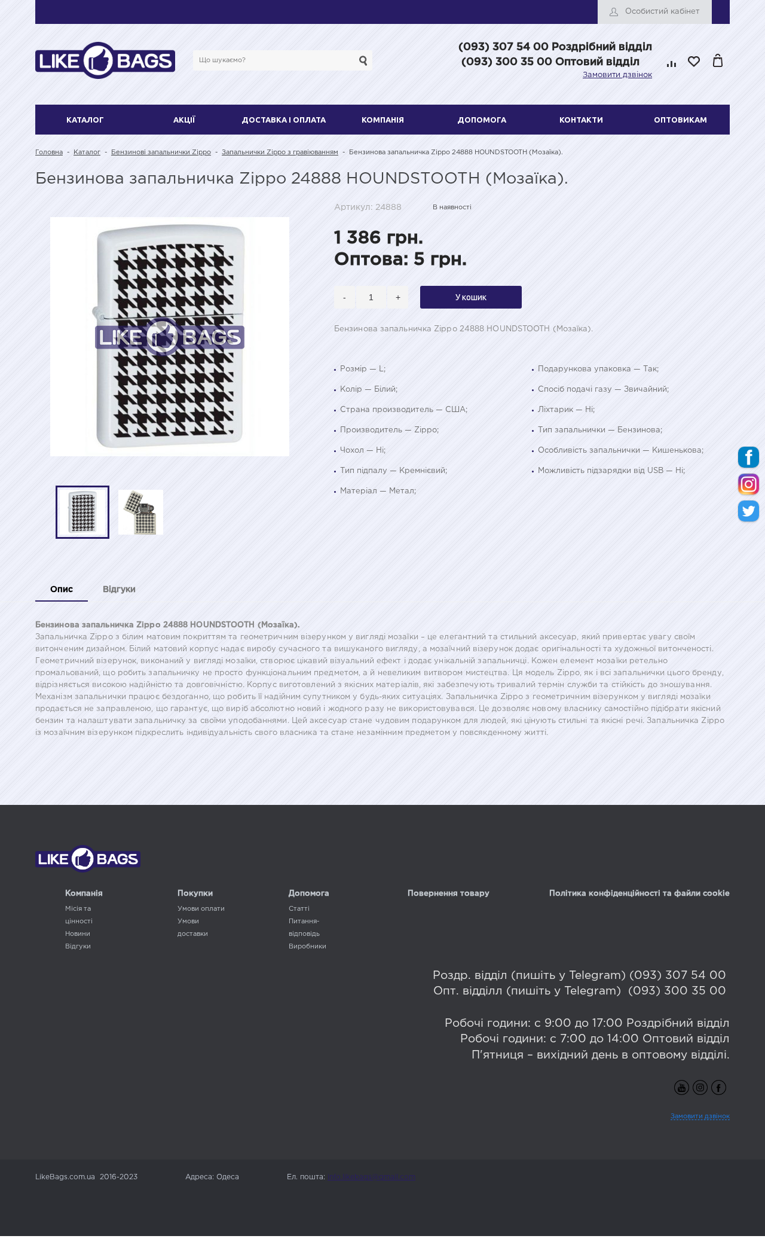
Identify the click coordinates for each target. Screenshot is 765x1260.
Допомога (481, 119)
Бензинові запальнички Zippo (161, 152)
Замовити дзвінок (617, 75)
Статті (299, 909)
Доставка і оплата (283, 119)
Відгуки (78, 947)
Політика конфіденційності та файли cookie (639, 893)
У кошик (470, 297)
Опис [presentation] (61, 589)
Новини (77, 934)
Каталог (85, 119)
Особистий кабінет (662, 11)
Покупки (195, 893)
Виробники (307, 947)
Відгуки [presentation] (119, 589)
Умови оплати (201, 909)
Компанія (383, 119)
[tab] (61, 591)
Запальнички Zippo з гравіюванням (280, 152)
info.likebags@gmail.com (371, 1177)
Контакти (581, 119)
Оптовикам (680, 119)
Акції (184, 119)
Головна (49, 152)
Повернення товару (448, 893)
